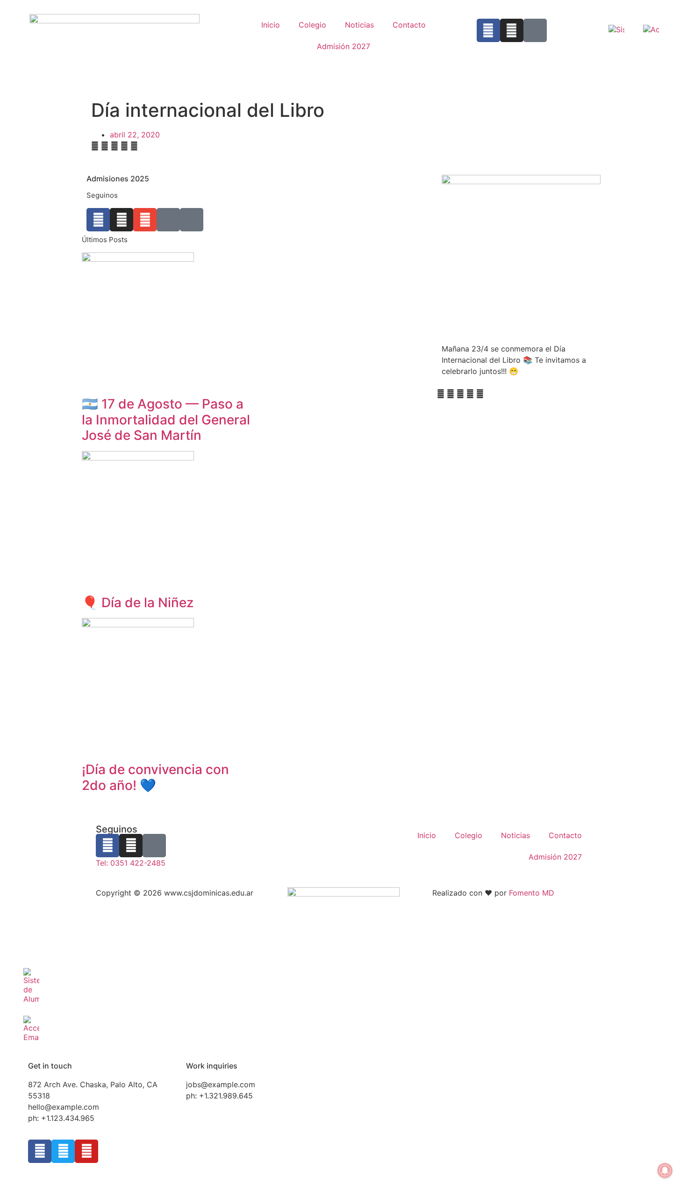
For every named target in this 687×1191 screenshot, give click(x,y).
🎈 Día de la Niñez (137, 602)
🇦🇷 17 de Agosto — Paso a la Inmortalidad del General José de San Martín (166, 419)
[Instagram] (511, 30)
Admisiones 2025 (117, 178)
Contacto (409, 24)
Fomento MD (531, 892)
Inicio (270, 24)
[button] (95, 145)
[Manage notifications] (665, 1170)
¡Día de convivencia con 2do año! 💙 (155, 777)
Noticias (359, 24)
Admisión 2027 (343, 46)
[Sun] (191, 219)
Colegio (312, 24)
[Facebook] (488, 30)
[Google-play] (535, 30)
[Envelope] (145, 219)
